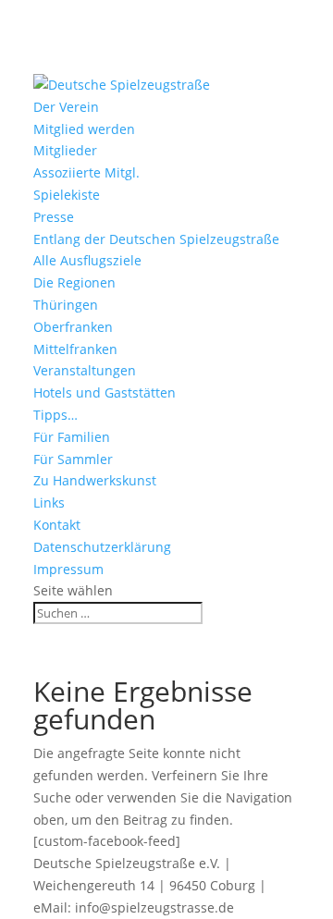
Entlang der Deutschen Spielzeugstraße (156, 239)
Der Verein (66, 107)
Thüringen (65, 304)
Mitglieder (65, 150)
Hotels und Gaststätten (104, 392)
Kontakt (56, 524)
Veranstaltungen (84, 370)
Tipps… (55, 414)
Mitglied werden (84, 129)
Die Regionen (74, 282)
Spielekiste (66, 194)
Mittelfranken (75, 349)
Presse (53, 217)
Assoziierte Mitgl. (86, 172)
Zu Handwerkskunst (94, 480)
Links (49, 502)
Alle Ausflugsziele (87, 260)
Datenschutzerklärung (102, 547)
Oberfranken (73, 327)
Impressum (68, 569)
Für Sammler (73, 459)
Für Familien (71, 437)
